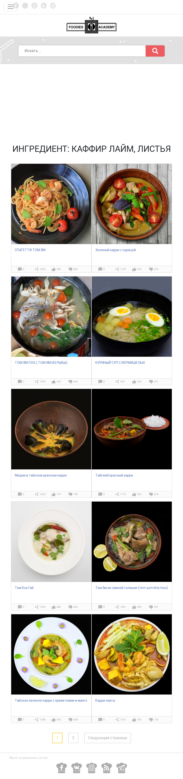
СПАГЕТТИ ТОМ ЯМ (30, 250)
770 (156, 719)
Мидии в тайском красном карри (41, 475)
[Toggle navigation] (10, 6)
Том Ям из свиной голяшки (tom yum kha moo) (131, 588)
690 (58, 719)
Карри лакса (105, 700)
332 (139, 381)
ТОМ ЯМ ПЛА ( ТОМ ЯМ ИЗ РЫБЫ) (41, 363)
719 (58, 494)
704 (75, 494)
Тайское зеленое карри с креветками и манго (51, 700)
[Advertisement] (91, 99)
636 (58, 381)
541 (156, 607)
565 (75, 607)
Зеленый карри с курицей (115, 250)
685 (58, 607)
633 (139, 269)
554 (139, 494)
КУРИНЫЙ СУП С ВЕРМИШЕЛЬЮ (120, 363)
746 (139, 719)
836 (75, 269)
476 (156, 269)
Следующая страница (107, 738)
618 (156, 494)
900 (139, 607)
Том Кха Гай (24, 588)
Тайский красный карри (114, 475)
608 (75, 719)
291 (156, 381)
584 (58, 269)
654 (75, 381)
